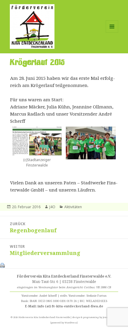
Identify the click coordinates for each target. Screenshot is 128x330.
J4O (52, 206)
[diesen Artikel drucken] (2, 265)
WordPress (71, 322)
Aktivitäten (73, 206)
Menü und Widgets (112, 32)
